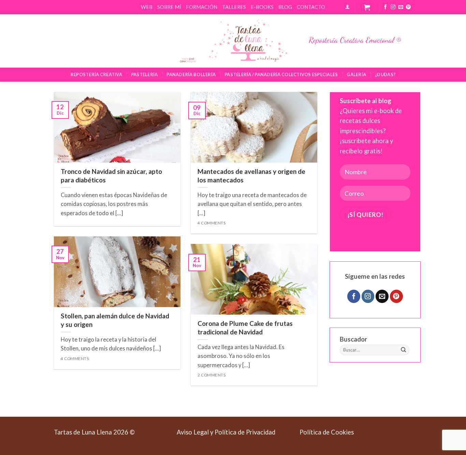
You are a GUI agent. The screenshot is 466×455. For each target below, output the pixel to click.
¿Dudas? (385, 74)
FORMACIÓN (201, 7)
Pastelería (144, 74)
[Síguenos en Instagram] (393, 7)
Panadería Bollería (191, 74)
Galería (356, 74)
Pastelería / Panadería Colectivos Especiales (281, 74)
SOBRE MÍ (169, 7)
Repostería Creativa (96, 74)
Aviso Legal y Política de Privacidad (226, 432)
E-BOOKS (262, 7)
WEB (146, 7)
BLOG (285, 7)
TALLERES (234, 7)
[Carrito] (367, 7)
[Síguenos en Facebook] (385, 7)
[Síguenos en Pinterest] (408, 7)
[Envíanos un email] (400, 7)
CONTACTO (311, 7)
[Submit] (403, 350)
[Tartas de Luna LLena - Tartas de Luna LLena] (233, 41)
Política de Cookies (327, 432)
